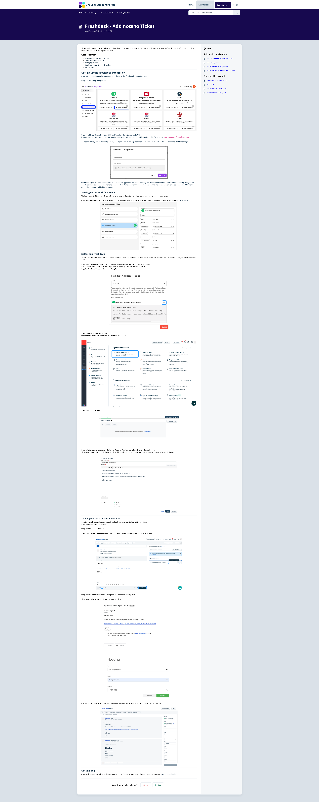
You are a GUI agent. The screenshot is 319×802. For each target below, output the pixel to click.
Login (235, 4)
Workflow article (182, 200)
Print (209, 48)
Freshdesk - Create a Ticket (217, 80)
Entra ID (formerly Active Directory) (220, 58)
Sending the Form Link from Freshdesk (98, 65)
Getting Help (89, 67)
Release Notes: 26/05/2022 (217, 88)
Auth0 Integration (213, 62)
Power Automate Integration (217, 66)
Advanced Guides (110, 12)
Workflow (210, 84)
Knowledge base (205, 4)
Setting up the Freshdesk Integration (97, 58)
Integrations (124, 12)
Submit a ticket (223, 5)
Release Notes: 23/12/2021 (217, 92)
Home (191, 4)
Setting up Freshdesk (92, 63)
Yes (159, 784)
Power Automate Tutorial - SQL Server (221, 71)
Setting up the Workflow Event (95, 60)
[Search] (236, 12)
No (147, 784)
